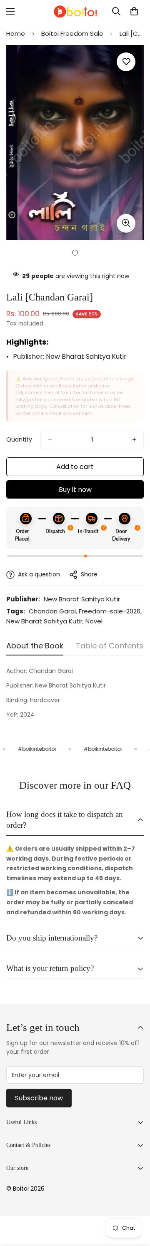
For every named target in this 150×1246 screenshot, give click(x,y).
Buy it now (75, 489)
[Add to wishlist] (126, 61)
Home (15, 33)
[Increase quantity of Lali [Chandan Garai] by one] (134, 439)
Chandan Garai (52, 611)
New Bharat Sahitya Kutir (86, 356)
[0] (134, 11)
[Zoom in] (126, 223)
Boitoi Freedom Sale (72, 33)
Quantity (19, 439)
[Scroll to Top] (135, 1202)
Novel (93, 621)
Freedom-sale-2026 (109, 611)
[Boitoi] (75, 11)
